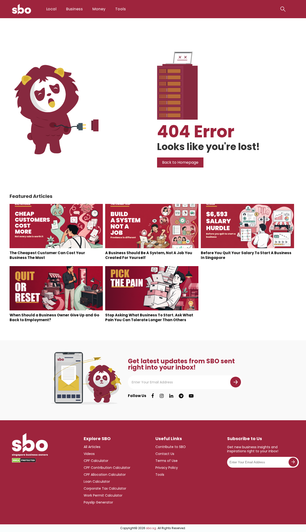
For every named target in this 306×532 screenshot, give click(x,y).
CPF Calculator (96, 460)
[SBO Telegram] (181, 395)
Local (51, 9)
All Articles (92, 446)
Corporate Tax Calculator (105, 488)
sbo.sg (151, 528)
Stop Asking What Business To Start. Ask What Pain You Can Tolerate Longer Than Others (149, 317)
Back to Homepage (180, 162)
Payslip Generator (98, 502)
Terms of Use (166, 460)
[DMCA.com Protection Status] (24, 460)
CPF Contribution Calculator (107, 467)
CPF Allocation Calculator (105, 474)
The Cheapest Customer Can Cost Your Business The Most (47, 255)
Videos (89, 453)
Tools (120, 9)
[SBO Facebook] (152, 395)
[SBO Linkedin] (171, 395)
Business (74, 9)
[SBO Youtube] (191, 395)
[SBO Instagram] (162, 395)
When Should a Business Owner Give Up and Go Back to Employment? (54, 317)
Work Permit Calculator (103, 495)
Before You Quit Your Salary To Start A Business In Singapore (246, 255)
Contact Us (164, 453)
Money (98, 9)
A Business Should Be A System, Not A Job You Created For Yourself (148, 255)
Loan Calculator (97, 481)
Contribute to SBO (170, 446)
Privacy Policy (166, 467)
